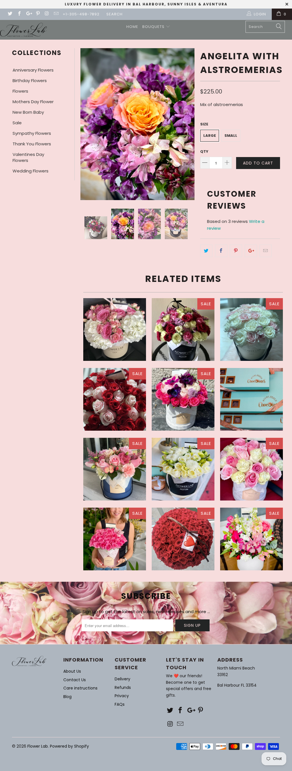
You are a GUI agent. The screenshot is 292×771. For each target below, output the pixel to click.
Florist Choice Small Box (183, 399)
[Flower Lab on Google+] (28, 14)
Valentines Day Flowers (28, 157)
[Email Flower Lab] (55, 14)
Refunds (123, 687)
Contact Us (74, 680)
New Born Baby (28, 112)
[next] (188, 124)
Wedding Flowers (30, 171)
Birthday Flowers (30, 81)
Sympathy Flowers (32, 133)
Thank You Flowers (32, 144)
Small (230, 135)
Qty (204, 151)
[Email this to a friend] (265, 251)
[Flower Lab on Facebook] (18, 14)
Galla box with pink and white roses (251, 469)
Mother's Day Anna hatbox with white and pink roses (251, 329)
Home (132, 26)
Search (114, 14)
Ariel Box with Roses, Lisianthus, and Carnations (114, 469)
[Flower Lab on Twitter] (9, 14)
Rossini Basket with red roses (183, 539)
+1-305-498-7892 (81, 14)
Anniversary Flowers (33, 70)
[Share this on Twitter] (206, 251)
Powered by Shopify (69, 746)
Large (209, 135)
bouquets (154, 26)
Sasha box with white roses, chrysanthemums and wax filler (183, 469)
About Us (72, 671)
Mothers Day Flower (33, 102)
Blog (67, 696)
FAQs (120, 704)
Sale (17, 123)
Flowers (20, 91)
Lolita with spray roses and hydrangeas (114, 329)
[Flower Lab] (23, 30)
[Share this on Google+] (251, 251)
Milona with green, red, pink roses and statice (183, 329)
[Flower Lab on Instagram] (46, 14)
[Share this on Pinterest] (236, 251)
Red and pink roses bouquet (114, 399)
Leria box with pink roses (114, 539)
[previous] (86, 124)
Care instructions (80, 688)
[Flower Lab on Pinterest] (37, 14)
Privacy (122, 696)
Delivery (122, 679)
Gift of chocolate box (251, 399)
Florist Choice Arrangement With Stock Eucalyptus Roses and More (251, 539)
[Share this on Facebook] (221, 251)
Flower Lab (37, 746)
